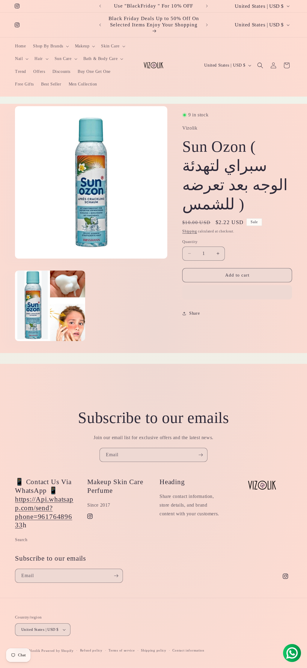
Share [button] (194, 313)
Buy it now (237, 292)
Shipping (189, 231)
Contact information (188, 650)
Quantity (190, 241)
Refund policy (91, 650)
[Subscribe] (200, 455)
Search (21, 540)
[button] (50, 46)
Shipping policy (153, 650)
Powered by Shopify (57, 650)
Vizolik (34, 650)
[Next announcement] (206, 6)
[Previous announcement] (100, 6)
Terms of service (122, 650)
